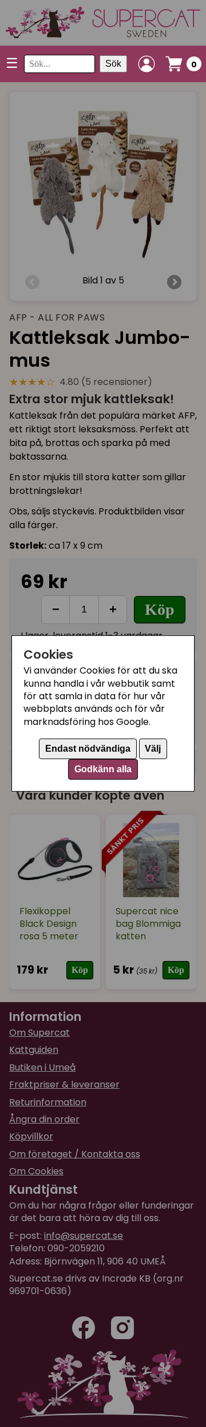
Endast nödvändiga (87, 748)
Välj (153, 748)
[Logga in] (146, 64)
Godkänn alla (103, 769)
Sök (113, 63)
